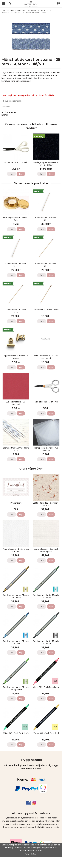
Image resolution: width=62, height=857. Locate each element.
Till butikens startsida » (12, 100)
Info (11, 174)
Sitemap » (6, 106)
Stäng (34, 854)
